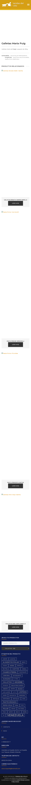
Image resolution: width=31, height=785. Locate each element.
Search (27, 643)
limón (5, 695)
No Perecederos (22, 55)
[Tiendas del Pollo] (13, 4)
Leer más (15, 203)
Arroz (23, 662)
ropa (25, 712)
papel (24, 698)
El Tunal (16, 678)
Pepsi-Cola (7, 705)
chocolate (22, 672)
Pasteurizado (10, 702)
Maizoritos (12, 695)
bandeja (19, 665)
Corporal (6, 675)
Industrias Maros (17, 685)
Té (3, 715)
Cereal (24, 669)
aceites (12, 659)
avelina (5, 665)
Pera (16, 705)
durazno (7, 679)
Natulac (16, 698)
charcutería (9, 672)
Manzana (22, 695)
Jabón (5, 689)
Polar (5, 709)
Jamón (13, 688)
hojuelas (5, 685)
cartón (15, 669)
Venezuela (15, 59)
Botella (6, 669)
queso (11, 712)
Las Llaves (6, 692)
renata (18, 712)
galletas (16, 57)
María (7, 59)
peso (22, 705)
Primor (13, 708)
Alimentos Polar (11, 662)
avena (12, 665)
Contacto (6, 727)
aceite (5, 659)
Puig (10, 59)
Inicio (5, 731)
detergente (17, 675)
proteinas (21, 708)
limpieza (23, 692)
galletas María (24, 57)
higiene (19, 682)
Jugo (20, 689)
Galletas (13, 55)
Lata (14, 692)
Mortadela (6, 698)
